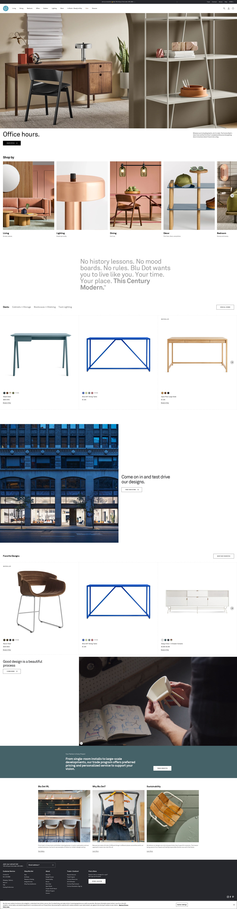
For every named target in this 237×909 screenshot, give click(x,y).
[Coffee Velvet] (4, 640)
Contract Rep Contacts (73, 884)
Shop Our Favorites (223, 556)
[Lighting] (54, 8)
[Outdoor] (45, 8)
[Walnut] (7, 393)
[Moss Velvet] (7, 640)
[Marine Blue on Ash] (4, 393)
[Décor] (62, 8)
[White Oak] (162, 393)
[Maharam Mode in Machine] (10, 640)
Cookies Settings (182, 904)
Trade (208, 1)
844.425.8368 (6, 876)
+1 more (17, 392)
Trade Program (71, 877)
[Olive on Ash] (13, 393)
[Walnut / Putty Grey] (171, 640)
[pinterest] (233, 897)
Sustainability (49, 879)
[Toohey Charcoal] (13, 640)
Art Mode (26, 877)
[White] (162, 640)
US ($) (231, 2)
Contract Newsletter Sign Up (74, 886)
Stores (220, 1)
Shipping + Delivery (8, 880)
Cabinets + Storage (21, 307)
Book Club (48, 884)
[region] (118, 905)
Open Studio (49, 886)
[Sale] (87, 8)
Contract (214, 1)
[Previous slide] (5, 196)
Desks (6, 307)
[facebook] (230, 897)
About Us (48, 874)
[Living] (14, 8)
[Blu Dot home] (6, 8)
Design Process (50, 877)
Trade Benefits (162, 768)
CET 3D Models (71, 881)
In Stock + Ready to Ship (74, 8)
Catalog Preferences (8, 887)
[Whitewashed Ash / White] (10, 393)
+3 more (96, 392)
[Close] (234, 905)
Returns (5, 882)
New (25, 874)
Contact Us (6, 874)
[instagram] (228, 897)
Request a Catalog (29, 879)
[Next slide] (232, 196)
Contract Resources (72, 879)
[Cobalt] (83, 393)
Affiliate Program (50, 890)
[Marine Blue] (165, 640)
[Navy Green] (168, 640)
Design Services (28, 881)
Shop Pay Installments (30, 884)
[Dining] (21, 8)
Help (226, 1)
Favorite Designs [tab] (11, 556)
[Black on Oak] (168, 393)
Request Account (71, 874)
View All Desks (225, 307)
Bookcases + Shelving (45, 307)
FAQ (4, 884)
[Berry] (92, 393)
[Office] (38, 8)
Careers (48, 893)
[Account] (229, 8)
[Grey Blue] (89, 393)
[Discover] (94, 8)
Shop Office (11, 143)
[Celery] (86, 393)
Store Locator (97, 881)
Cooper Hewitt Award (51, 888)
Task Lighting (65, 307)
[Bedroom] (29, 8)
